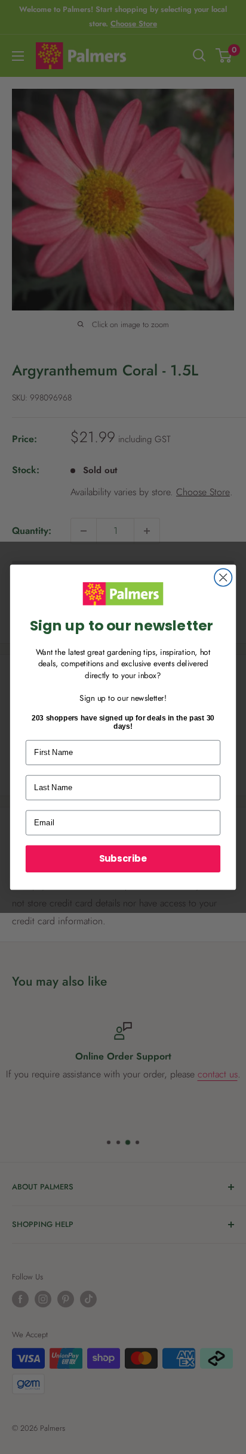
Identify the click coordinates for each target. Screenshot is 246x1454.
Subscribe (123, 858)
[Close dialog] (223, 577)
